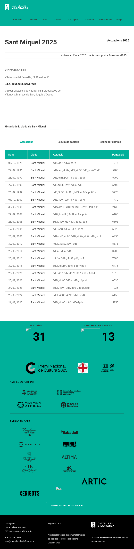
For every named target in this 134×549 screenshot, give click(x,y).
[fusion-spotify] (70, 529)
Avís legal (52, 535)
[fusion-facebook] (49, 529)
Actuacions (26, 141)
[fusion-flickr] (74, 529)
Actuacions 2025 (118, 40)
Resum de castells (68, 141)
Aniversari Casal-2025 (73, 55)
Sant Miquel (38, 163)
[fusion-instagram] (57, 529)
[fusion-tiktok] (66, 529)
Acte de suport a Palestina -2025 (107, 55)
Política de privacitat (67, 535)
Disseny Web (54, 542)
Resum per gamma (109, 141)
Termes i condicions (68, 539)
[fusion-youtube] (62, 529)
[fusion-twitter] (53, 529)
